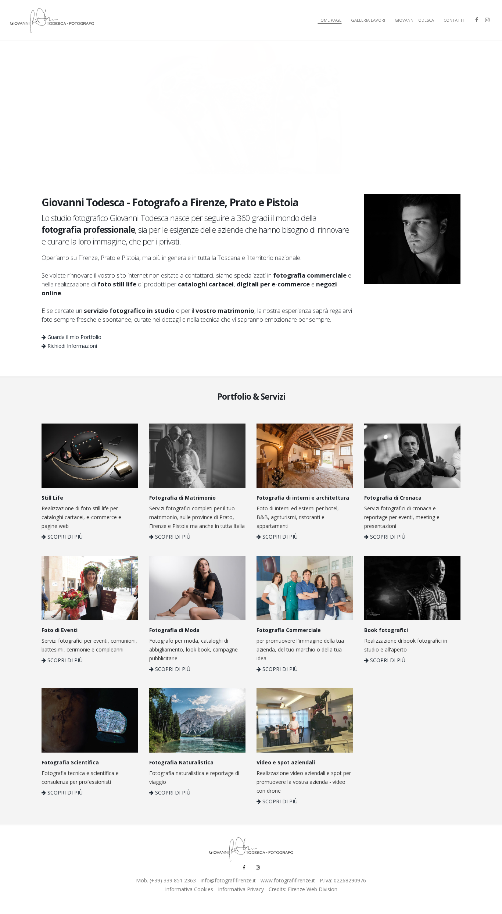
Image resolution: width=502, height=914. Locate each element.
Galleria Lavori (368, 20)
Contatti (454, 20)
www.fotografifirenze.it (288, 880)
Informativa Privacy (241, 889)
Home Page (329, 20)
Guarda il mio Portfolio (73, 336)
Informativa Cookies (189, 889)
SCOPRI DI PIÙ (64, 536)
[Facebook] (476, 18)
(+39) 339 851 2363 (173, 880)
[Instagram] (487, 18)
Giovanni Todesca (414, 20)
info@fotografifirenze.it (228, 880)
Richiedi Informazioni (71, 345)
